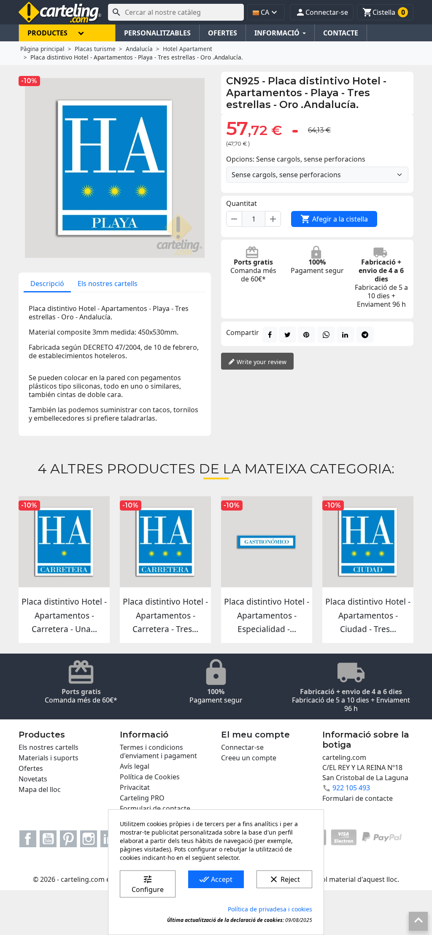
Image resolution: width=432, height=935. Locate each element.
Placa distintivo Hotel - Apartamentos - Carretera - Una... (64, 615)
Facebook (27, 838)
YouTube (48, 838)
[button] (322, 12)
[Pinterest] (307, 335)
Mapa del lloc (40, 789)
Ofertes (31, 768)
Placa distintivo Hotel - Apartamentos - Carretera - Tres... (165, 615)
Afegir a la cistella (334, 219)
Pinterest (68, 838)
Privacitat (135, 787)
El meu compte (255, 735)
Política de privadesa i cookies (270, 909)
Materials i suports (48, 757)
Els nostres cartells (108, 283)
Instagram (88, 838)
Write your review (260, 362)
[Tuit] (287, 335)
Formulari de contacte (155, 808)
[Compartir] (269, 335)
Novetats (33, 779)
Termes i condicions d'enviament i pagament (158, 751)
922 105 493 (351, 787)
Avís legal (134, 766)
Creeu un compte (248, 757)
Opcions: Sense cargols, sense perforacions (295, 159)
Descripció (47, 283)
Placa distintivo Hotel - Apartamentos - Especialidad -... (266, 615)
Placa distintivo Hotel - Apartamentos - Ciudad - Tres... (367, 615)
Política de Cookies (150, 776)
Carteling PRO (142, 798)
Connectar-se (242, 747)
